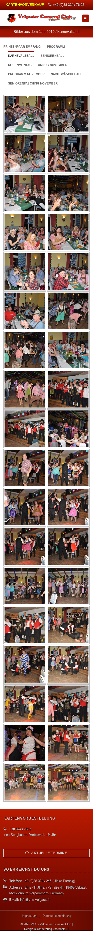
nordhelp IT (61, 929)
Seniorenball (52, 55)
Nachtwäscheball (66, 74)
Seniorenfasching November (33, 83)
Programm (56, 46)
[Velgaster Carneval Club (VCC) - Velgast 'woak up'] (42, 18)
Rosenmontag (20, 65)
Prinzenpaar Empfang (22, 46)
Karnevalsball (21, 55)
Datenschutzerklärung (57, 915)
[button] (85, 18)
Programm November (26, 74)
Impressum (29, 915)
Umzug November (52, 65)
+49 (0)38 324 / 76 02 (68, 5)
